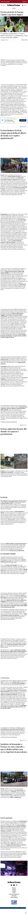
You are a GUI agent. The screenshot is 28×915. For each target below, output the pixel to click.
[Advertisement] (10, 51)
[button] (14, 868)
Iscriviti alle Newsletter (5, 1)
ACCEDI (25, 5)
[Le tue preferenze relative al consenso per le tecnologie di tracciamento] (25, 913)
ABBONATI (25, 1)
